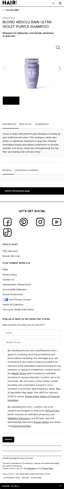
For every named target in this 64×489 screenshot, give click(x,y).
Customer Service (16, 263)
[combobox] (32, 486)
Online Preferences (13, 294)
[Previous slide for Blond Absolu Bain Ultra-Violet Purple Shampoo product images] (4, 68)
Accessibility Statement (15, 289)
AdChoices (31, 468)
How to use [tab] (25, 124)
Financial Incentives (20, 425)
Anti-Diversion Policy (12, 477)
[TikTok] (7, 232)
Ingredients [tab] (42, 124)
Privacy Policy (10, 274)
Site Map (25, 477)
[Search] (53, 3)
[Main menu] (60, 3)
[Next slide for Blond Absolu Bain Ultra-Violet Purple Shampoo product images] (59, 68)
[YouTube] (56, 222)
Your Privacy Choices (19, 299)
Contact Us (8, 279)
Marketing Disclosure (19, 418)
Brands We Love (11, 255)
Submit (8, 439)
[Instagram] (40, 222)
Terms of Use (52, 410)
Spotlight (10, 244)
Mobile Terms (19, 373)
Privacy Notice (41, 422)
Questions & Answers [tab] (26, 170)
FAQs (5, 269)
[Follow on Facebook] (7, 222)
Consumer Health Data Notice (18, 309)
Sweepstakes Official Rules (17, 284)
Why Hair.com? (10, 251)
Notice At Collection (13, 304)
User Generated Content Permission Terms (32, 473)
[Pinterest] (23, 222)
